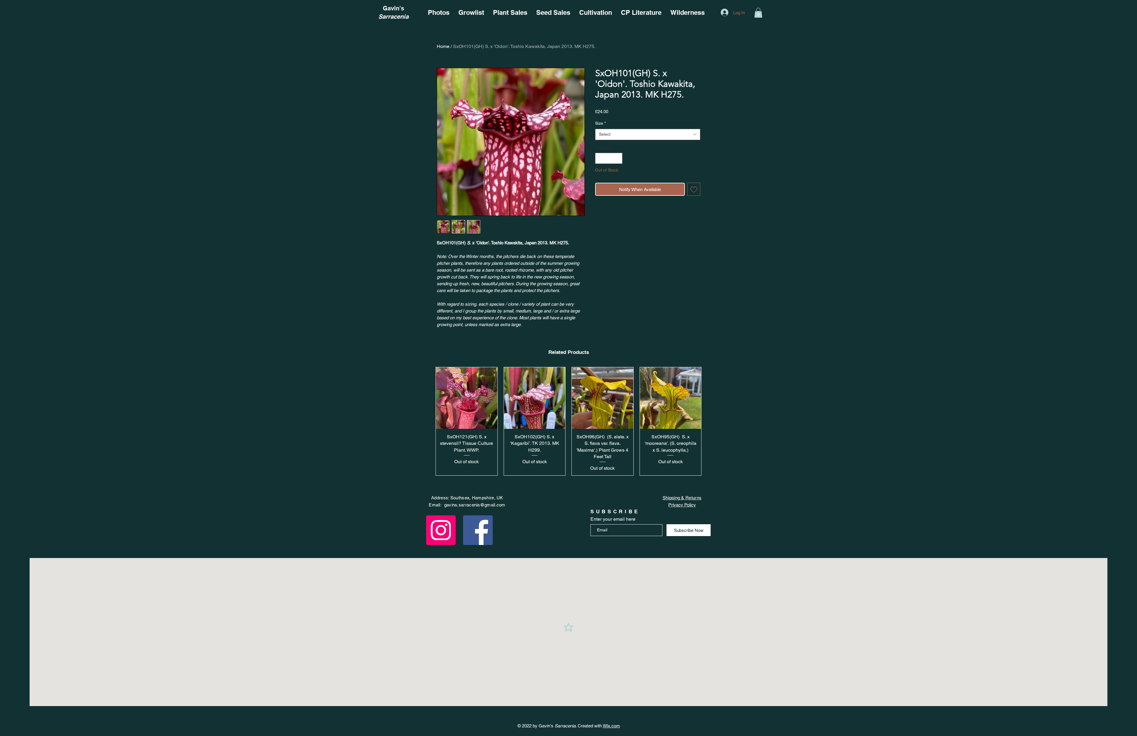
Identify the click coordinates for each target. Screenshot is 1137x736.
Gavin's (393, 8)
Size (600, 123)
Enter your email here (612, 519)
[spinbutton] (608, 158)
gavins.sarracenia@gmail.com (474, 504)
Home (443, 46)
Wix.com (611, 725)
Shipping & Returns (682, 497)
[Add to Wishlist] (694, 189)
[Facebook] (478, 530)
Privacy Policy (682, 504)
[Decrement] (599, 158)
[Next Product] (710, 421)
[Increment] (618, 158)
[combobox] (647, 134)
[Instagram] (441, 530)
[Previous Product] (427, 421)
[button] (758, 12)
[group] (568, 421)
